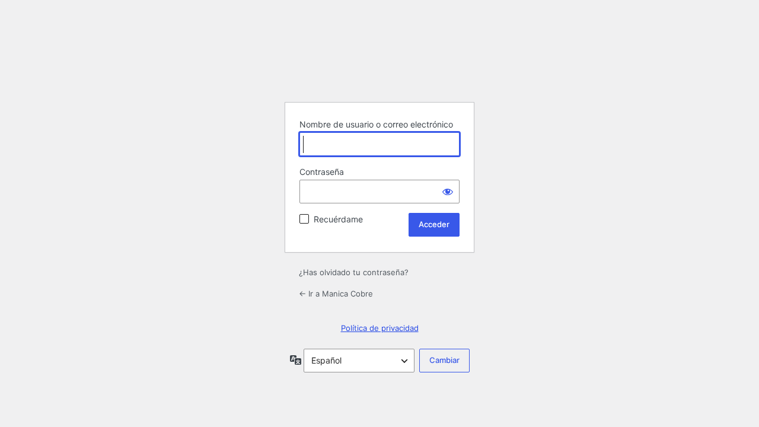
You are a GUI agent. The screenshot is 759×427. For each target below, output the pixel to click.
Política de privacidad (380, 328)
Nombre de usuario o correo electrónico (376, 124)
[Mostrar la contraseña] (448, 191)
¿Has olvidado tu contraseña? (354, 272)
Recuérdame (338, 219)
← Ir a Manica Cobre (336, 293)
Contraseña (321, 172)
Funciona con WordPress (379, 63)
